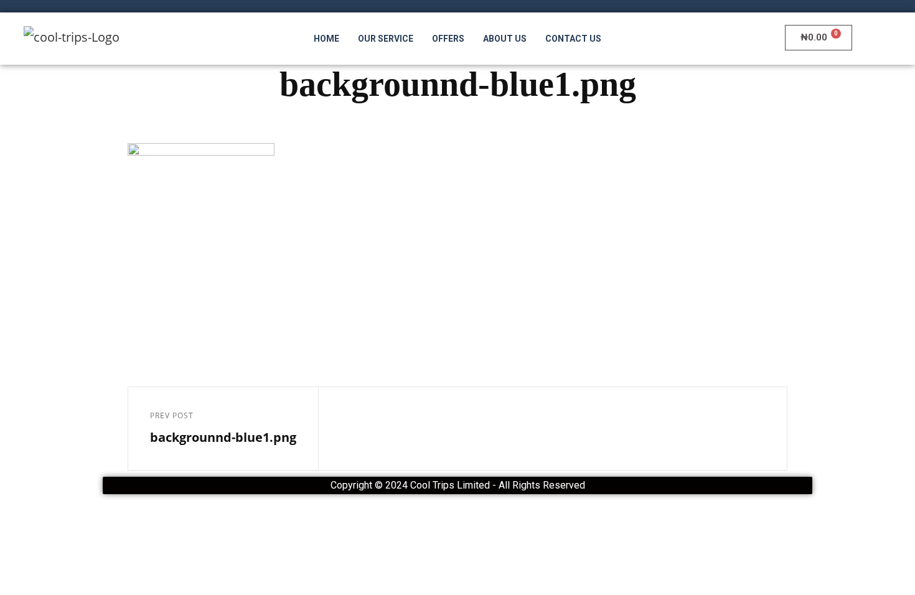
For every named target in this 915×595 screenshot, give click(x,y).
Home (326, 39)
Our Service (385, 39)
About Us (505, 39)
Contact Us (573, 39)
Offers (448, 39)
